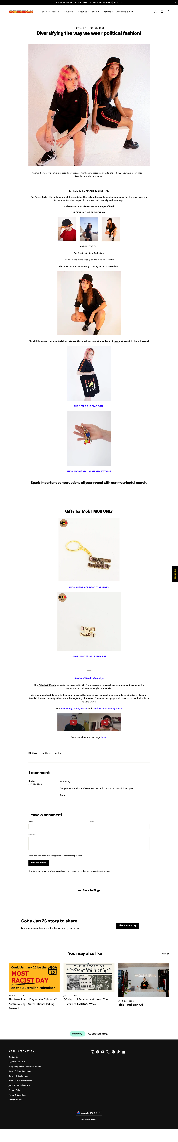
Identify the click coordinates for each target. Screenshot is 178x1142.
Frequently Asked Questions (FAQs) (25, 1066)
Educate (56, 11)
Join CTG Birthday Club (19, 1085)
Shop (45, 11)
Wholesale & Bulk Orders (20, 1080)
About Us (83, 11)
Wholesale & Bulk (125, 11)
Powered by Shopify (89, 1119)
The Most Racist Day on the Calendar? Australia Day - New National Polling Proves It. (33, 1003)
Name (30, 821)
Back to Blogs (91, 890)
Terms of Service (98, 871)
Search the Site (16, 1099)
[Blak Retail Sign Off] (143, 980)
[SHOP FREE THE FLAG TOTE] (89, 373)
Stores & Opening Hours (20, 1071)
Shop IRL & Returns (102, 11)
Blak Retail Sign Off (130, 1005)
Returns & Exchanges (18, 1076)
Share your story (127, 925)
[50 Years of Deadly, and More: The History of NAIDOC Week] (89, 977)
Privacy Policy (80, 871)
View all (165, 953)
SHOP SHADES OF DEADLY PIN (89, 656)
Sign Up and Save (17, 1061)
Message (32, 834)
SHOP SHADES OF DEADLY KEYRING (89, 587)
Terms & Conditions (17, 1094)
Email (92, 821)
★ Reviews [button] (175, 574)
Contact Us (13, 1057)
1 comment (81, 28)
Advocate (69, 11)
